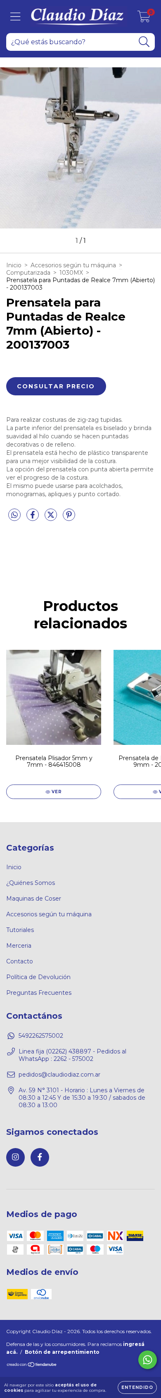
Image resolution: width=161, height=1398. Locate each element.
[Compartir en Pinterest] (69, 518)
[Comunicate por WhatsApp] (147, 1359)
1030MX (71, 272)
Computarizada (28, 272)
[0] (144, 18)
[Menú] (15, 17)
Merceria (18, 945)
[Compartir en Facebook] (33, 518)
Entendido (137, 1387)
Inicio (13, 265)
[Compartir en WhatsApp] (14, 515)
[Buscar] (144, 42)
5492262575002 (41, 1035)
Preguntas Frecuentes (38, 992)
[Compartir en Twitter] (52, 518)
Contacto (19, 961)
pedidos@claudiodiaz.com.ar (59, 1074)
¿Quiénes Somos (30, 883)
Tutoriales (20, 930)
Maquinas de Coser (33, 898)
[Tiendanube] (32, 1365)
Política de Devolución (38, 977)
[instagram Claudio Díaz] (15, 1157)
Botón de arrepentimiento (62, 1352)
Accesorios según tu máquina (73, 265)
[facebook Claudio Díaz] (40, 1157)
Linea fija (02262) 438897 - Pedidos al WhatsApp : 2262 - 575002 (72, 1055)
